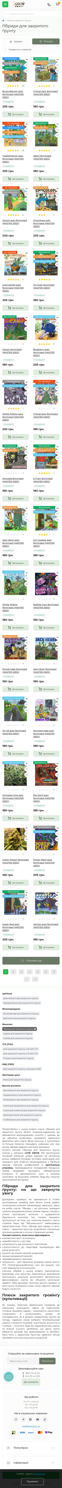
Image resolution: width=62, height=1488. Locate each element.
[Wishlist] (26, 65)
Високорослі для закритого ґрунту (20, 1090)
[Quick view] (26, 59)
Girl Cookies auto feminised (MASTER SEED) (43, 543)
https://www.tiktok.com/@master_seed (45, 1419)
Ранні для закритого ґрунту (17, 1079)
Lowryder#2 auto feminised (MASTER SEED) (13, 288)
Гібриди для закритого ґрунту (18, 1029)
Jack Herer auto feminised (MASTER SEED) (13, 543)
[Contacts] (49, 4)
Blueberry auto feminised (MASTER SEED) (43, 352)
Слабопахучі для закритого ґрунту (20, 1119)
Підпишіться (47, 1361)
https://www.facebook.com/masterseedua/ (30, 1419)
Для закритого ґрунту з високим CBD (22, 1069)
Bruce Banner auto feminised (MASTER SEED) (13, 94)
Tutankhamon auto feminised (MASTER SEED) (13, 159)
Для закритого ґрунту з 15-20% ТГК (20, 1053)
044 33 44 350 (32, 1376)
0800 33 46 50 (32, 1373)
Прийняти (32, 1481)
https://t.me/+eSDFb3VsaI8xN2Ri (23, 1419)
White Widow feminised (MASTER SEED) (13, 607)
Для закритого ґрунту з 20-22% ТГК (20, 1049)
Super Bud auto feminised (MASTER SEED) (13, 927)
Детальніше (40, 1473)
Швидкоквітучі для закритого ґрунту (21, 1003)
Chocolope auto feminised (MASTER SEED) (43, 223)
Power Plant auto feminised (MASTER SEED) (43, 862)
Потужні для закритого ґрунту (18, 1058)
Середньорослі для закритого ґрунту (22, 1095)
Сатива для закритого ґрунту (18, 1038)
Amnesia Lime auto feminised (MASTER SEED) (13, 798)
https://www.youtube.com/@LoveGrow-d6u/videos (38, 1419)
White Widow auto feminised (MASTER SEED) (13, 417)
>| (35, 979)
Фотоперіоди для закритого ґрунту (21, 1013)
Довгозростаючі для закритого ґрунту (22, 1115)
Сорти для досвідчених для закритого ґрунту (26, 1106)
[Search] (5, 14)
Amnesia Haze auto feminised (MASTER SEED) (43, 733)
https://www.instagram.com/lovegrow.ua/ (16, 1419)
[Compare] (26, 71)
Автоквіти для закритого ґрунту (19, 1018)
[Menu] (5, 4)
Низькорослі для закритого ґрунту (20, 1099)
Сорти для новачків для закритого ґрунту (24, 1110)
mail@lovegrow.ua (31, 1426)
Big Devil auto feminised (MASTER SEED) (43, 798)
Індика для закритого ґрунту (17, 1033)
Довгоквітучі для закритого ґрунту (20, 998)
